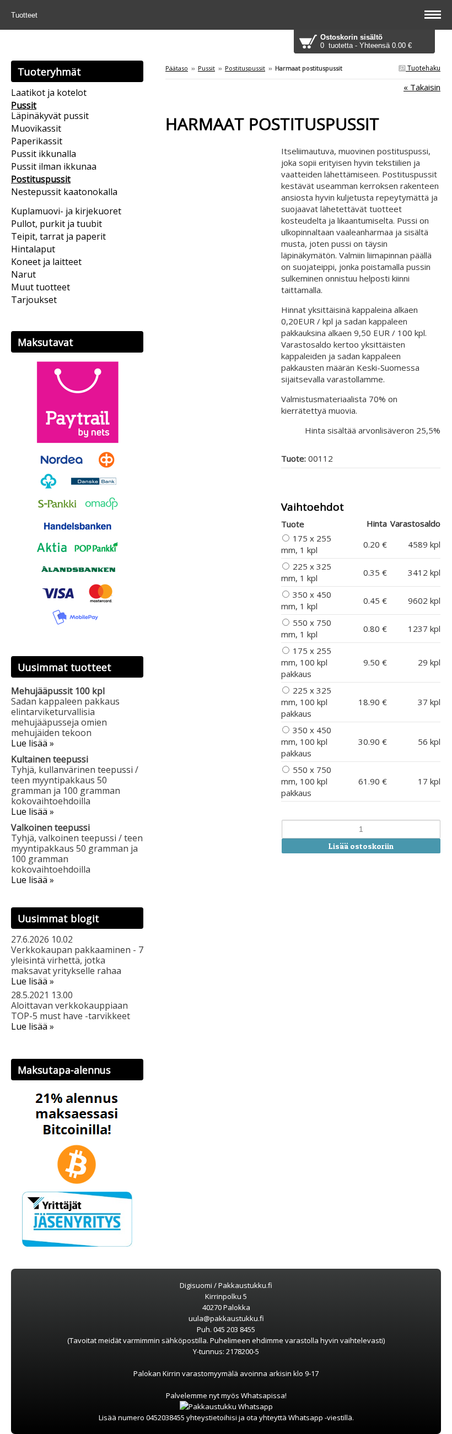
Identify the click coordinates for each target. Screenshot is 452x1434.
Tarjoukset (34, 300)
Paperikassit (36, 141)
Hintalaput (33, 249)
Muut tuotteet (40, 287)
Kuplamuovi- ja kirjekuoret (66, 211)
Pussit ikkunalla (43, 154)
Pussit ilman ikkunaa (53, 166)
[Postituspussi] (223, 151)
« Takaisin (421, 87)
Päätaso (176, 68)
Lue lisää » (32, 743)
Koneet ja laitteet (46, 262)
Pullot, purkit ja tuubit (56, 224)
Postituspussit (245, 68)
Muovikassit (36, 128)
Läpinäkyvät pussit (50, 116)
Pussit (206, 68)
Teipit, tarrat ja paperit (58, 236)
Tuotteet (25, 15)
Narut (23, 274)
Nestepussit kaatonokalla (64, 192)
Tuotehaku (423, 68)
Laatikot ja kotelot (49, 92)
